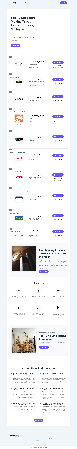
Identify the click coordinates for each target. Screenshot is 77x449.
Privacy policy (50, 438)
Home (21, 2)
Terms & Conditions (51, 434)
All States (26, 2)
